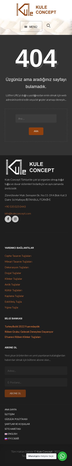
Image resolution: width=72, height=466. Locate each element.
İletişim (9, 414)
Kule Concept (44, 451)
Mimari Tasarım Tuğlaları (18, 261)
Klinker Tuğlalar (13, 278)
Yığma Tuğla (11, 307)
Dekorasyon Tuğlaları (17, 267)
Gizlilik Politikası (16, 419)
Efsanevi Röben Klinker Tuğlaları (23, 336)
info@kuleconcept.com (18, 213)
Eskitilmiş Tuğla (13, 301)
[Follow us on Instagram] (15, 219)
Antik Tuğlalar (12, 284)
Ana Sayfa (11, 409)
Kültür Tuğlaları (13, 290)
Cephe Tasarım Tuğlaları (18, 255)
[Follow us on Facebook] (8, 219)
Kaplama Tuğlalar (14, 295)
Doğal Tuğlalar (13, 272)
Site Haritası (13, 429)
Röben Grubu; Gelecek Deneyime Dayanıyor (29, 331)
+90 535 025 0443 (15, 206)
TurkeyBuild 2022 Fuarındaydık (22, 326)
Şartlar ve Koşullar (17, 424)
